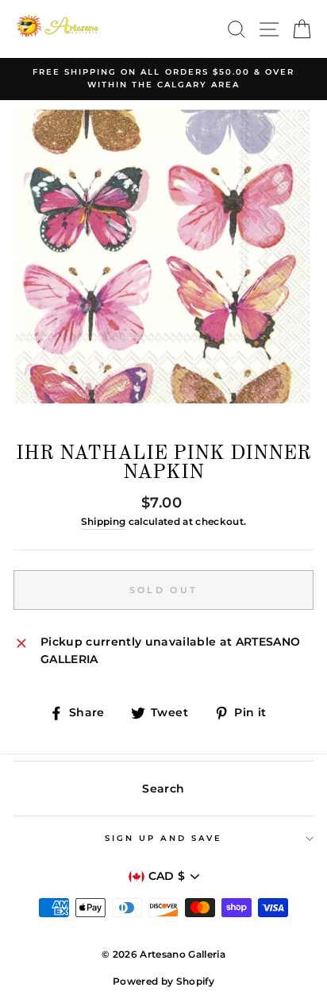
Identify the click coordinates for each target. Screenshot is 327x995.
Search (163, 788)
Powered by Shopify (163, 981)
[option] (163, 79)
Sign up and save (163, 838)
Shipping (103, 521)
